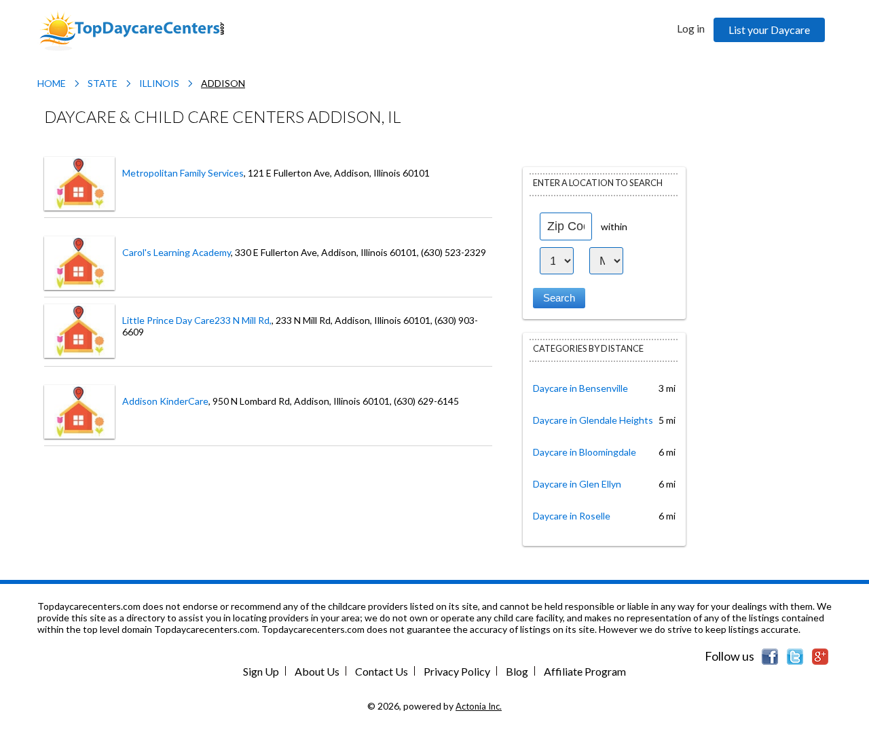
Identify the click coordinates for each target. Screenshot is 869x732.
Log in (691, 28)
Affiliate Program (585, 671)
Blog (517, 671)
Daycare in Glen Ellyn (577, 484)
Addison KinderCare (165, 401)
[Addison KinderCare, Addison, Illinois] (79, 410)
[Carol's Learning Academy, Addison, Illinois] (79, 262)
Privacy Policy (457, 671)
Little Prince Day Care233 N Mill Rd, (197, 320)
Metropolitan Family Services (183, 173)
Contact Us (381, 671)
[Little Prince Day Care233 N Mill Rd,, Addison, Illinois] (79, 329)
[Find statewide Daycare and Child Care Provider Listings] (131, 29)
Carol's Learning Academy (176, 252)
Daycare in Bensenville (580, 388)
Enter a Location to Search (598, 182)
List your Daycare (769, 29)
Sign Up (261, 671)
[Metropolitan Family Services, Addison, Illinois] (79, 182)
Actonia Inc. (479, 706)
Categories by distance (588, 348)
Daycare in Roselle (571, 515)
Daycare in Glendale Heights (593, 420)
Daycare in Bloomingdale (584, 452)
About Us (317, 671)
